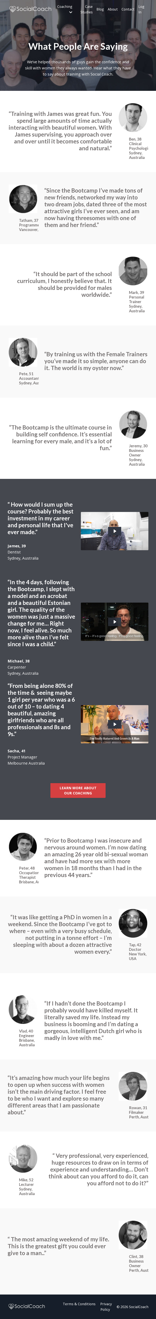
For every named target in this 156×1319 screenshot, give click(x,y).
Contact (128, 9)
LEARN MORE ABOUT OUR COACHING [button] (78, 790)
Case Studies (86, 9)
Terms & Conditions (79, 1304)
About (113, 9)
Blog (100, 9)
